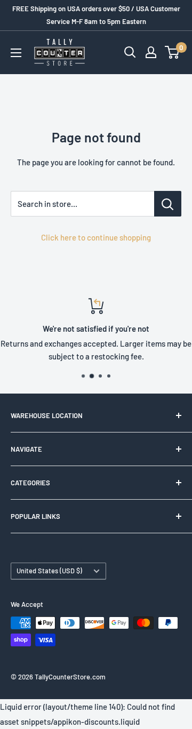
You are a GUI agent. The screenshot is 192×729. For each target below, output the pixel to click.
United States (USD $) (49, 570)
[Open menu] (16, 53)
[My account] (151, 52)
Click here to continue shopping (96, 237)
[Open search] (130, 52)
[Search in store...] (167, 204)
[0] (172, 52)
